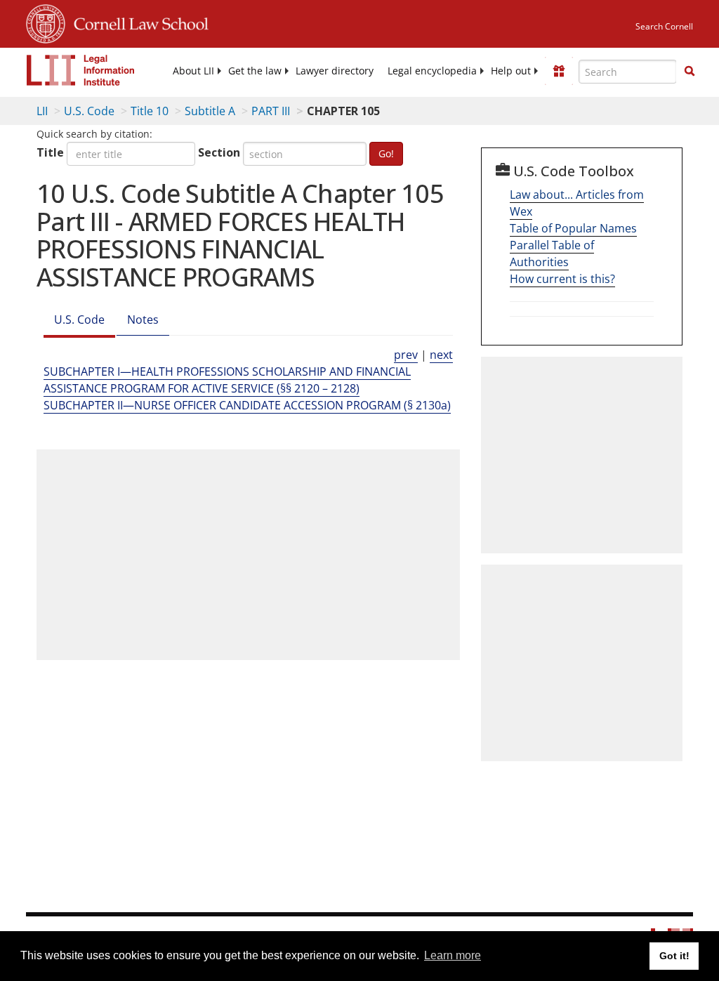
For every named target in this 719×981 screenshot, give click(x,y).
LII (42, 111)
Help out (511, 71)
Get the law (255, 71)
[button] (689, 71)
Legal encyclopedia (432, 71)
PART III (270, 111)
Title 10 (150, 111)
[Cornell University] (45, 22)
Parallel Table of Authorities (552, 253)
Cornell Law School (137, 22)
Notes (143, 319)
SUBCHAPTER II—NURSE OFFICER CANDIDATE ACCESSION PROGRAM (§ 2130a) (247, 405)
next (441, 354)
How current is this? (562, 279)
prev (406, 354)
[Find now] (689, 71)
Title (50, 152)
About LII (193, 71)
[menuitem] (193, 71)
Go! (386, 153)
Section (219, 152)
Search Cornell (664, 26)
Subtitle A (210, 111)
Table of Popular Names (573, 228)
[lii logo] (81, 70)
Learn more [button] (452, 955)
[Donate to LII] (559, 71)
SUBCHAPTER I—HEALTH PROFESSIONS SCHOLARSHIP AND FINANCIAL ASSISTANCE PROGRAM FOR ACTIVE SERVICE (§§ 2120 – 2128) (227, 380)
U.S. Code (89, 111)
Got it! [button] (674, 955)
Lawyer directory (335, 71)
